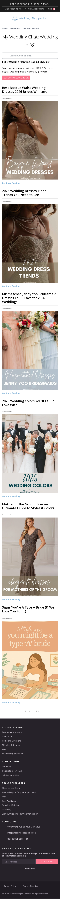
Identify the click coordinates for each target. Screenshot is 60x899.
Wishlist (22, 9)
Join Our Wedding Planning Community (20, 814)
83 (37, 711)
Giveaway (6, 809)
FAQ (4, 749)
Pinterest (39, 873)
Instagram (25, 873)
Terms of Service (30, 886)
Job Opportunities (10, 775)
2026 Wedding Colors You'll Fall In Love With (28, 403)
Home (5, 28)
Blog (4, 796)
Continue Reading (11, 182)
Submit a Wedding (10, 805)
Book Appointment (35, 9)
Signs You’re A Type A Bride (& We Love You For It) (28, 609)
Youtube (32, 873)
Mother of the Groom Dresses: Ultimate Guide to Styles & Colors (28, 506)
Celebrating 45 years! (12, 771)
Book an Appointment (12, 732)
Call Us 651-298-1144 (17, 839)
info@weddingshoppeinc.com (21, 833)
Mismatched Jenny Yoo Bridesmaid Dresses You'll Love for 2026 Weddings (29, 298)
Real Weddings (9, 801)
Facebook (20, 873)
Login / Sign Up (11, 9)
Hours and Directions (11, 741)
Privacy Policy (10, 886)
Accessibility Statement (12, 753)
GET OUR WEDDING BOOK (16, 78)
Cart (51, 9)
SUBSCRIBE (46, 861)
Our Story (6, 766)
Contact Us (7, 736)
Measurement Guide (11, 788)
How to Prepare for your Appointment (19, 792)
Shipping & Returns (11, 745)
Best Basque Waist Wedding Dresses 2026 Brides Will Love (24, 89)
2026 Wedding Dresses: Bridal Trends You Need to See (25, 193)
